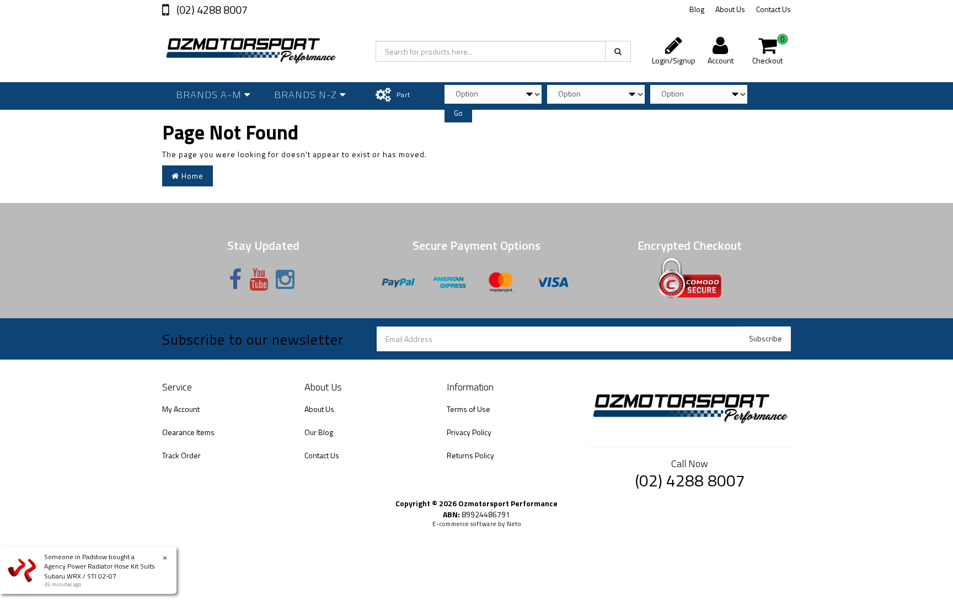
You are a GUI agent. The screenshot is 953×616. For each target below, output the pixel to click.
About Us (730, 9)
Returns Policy (470, 455)
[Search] (618, 51)
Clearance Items (188, 432)
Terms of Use (468, 409)
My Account (181, 409)
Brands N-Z (307, 94)
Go (458, 113)
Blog (696, 9)
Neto (514, 523)
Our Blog (318, 432)
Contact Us (773, 9)
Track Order (181, 455)
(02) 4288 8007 (211, 9)
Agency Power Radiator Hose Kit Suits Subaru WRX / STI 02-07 (99, 571)
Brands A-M (210, 94)
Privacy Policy (469, 432)
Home (191, 175)
